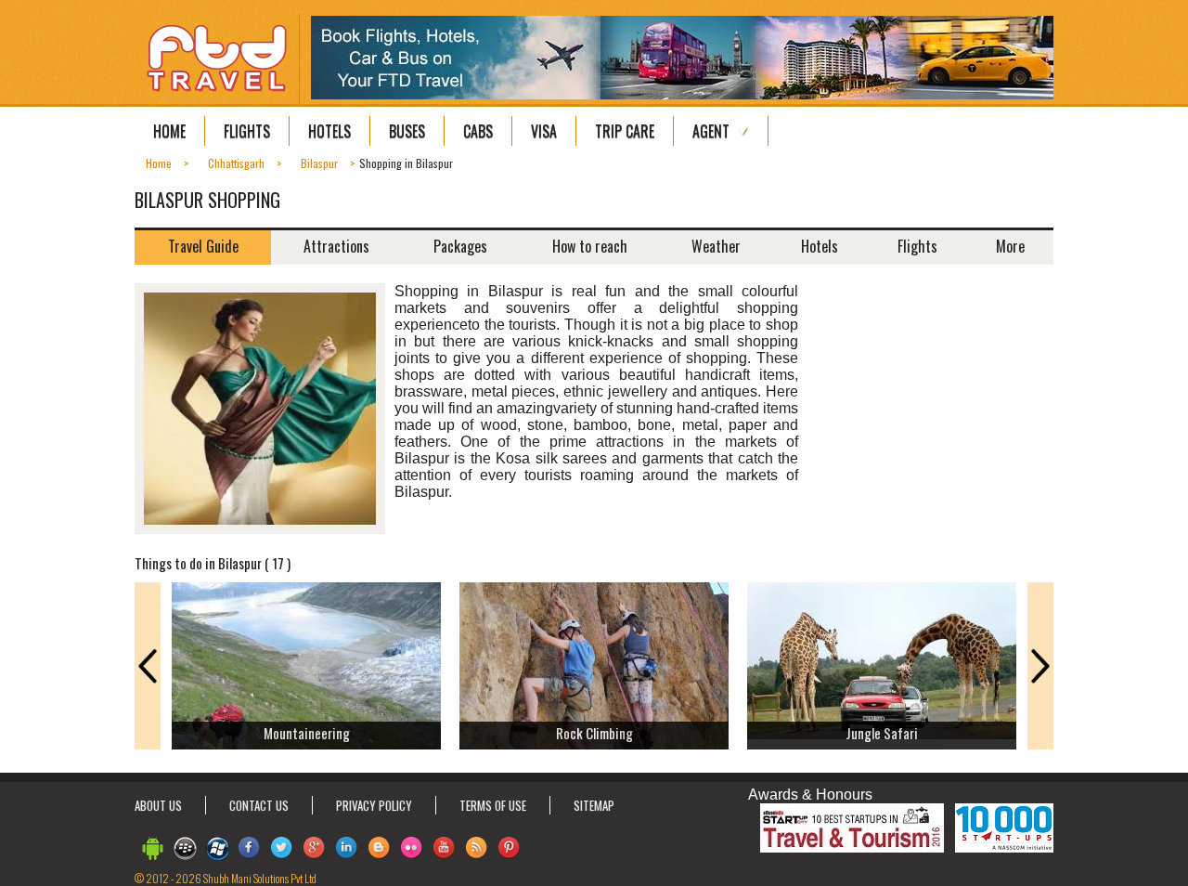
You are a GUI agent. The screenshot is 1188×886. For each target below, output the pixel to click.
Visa (544, 131)
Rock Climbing (594, 733)
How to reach (589, 246)
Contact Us (259, 805)
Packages (460, 246)
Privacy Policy (374, 805)
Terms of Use (492, 805)
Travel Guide (203, 246)
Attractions (336, 246)
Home (169, 131)
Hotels (329, 131)
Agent (711, 131)
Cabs (478, 131)
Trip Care (624, 131)
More (1010, 246)
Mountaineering (307, 733)
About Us (158, 805)
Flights (247, 131)
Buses (407, 131)
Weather (716, 246)
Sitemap (594, 805)
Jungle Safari (882, 733)
